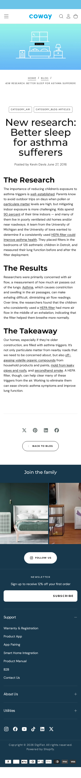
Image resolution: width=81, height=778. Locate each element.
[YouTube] (24, 729)
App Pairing (12, 644)
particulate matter (17, 204)
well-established (42, 194)
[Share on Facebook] (56, 430)
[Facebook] (15, 729)
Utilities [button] (9, 710)
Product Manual (15, 661)
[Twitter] (51, 729)
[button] (6, 16)
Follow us (43, 557)
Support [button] (10, 617)
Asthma (27, 287)
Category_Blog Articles (53, 109)
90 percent (12, 214)
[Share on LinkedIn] (45, 430)
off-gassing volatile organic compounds (37, 357)
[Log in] (68, 16)
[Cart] (75, 16)
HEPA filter (47, 308)
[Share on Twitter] (24, 430)
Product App (13, 636)
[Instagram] (6, 729)
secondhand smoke (49, 370)
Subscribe (63, 596)
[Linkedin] (42, 729)
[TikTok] (33, 729)
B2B (6, 669)
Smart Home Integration (21, 653)
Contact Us (12, 678)
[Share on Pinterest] (35, 430)
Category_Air (20, 109)
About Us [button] (11, 694)
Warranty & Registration (21, 628)
